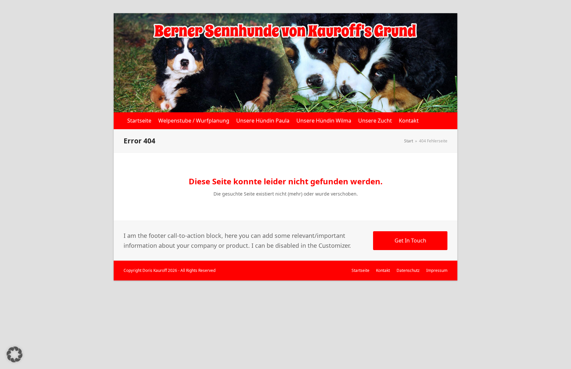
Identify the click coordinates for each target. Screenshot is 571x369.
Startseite (360, 270)
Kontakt (383, 270)
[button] (14, 354)
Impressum (436, 270)
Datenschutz (408, 270)
